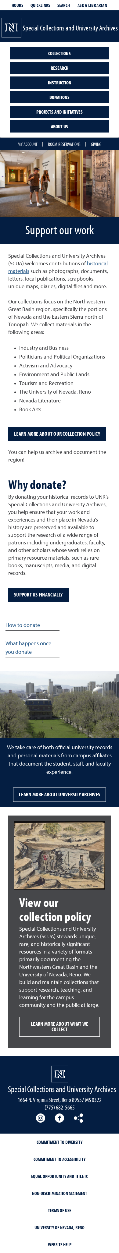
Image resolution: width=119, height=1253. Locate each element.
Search (63, 5)
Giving (96, 144)
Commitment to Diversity (59, 1142)
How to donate (22, 625)
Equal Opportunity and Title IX (59, 1176)
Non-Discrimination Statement (59, 1193)
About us (59, 126)
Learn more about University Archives (59, 794)
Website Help (59, 1244)
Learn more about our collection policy (57, 433)
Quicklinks (40, 5)
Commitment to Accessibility (59, 1159)
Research (60, 68)
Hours (17, 5)
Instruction (59, 83)
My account (28, 144)
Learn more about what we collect (59, 1026)
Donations (59, 97)
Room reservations (64, 144)
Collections (59, 53)
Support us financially (38, 594)
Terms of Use (59, 1210)
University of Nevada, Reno (59, 1227)
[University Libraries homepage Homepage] (59, 1074)
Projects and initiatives (59, 112)
